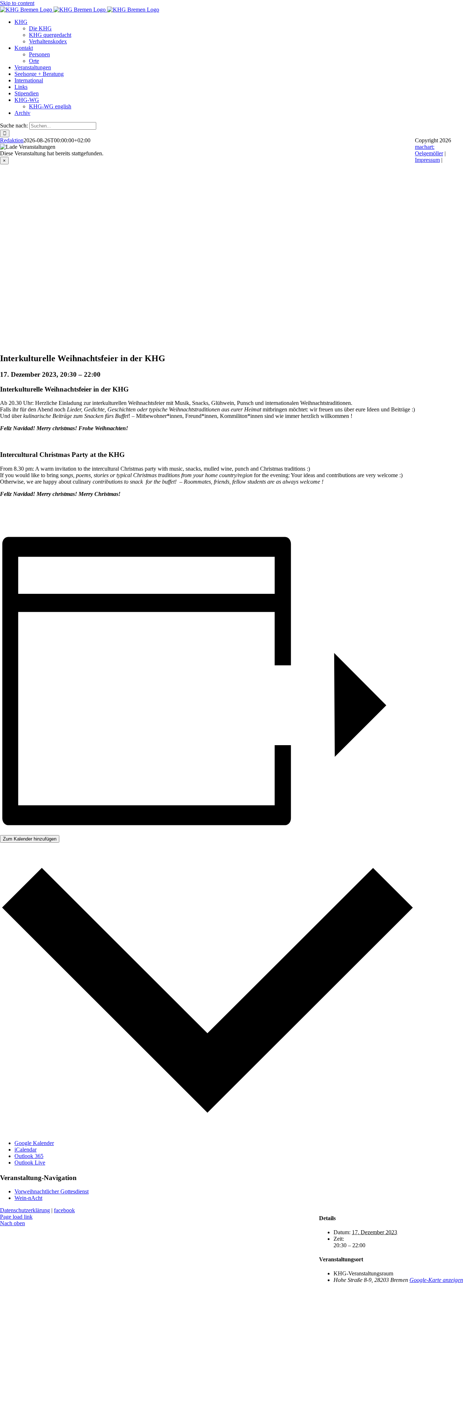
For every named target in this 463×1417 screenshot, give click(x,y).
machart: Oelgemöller (429, 150)
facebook (64, 1210)
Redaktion (12, 140)
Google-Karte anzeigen (436, 1280)
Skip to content (17, 3)
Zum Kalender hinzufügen (29, 839)
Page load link (16, 1217)
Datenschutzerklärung (25, 1210)
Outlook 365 (28, 1156)
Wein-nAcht (28, 1198)
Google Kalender (34, 1143)
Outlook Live (29, 1162)
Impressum (427, 160)
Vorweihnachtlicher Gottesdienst (51, 1191)
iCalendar (25, 1149)
